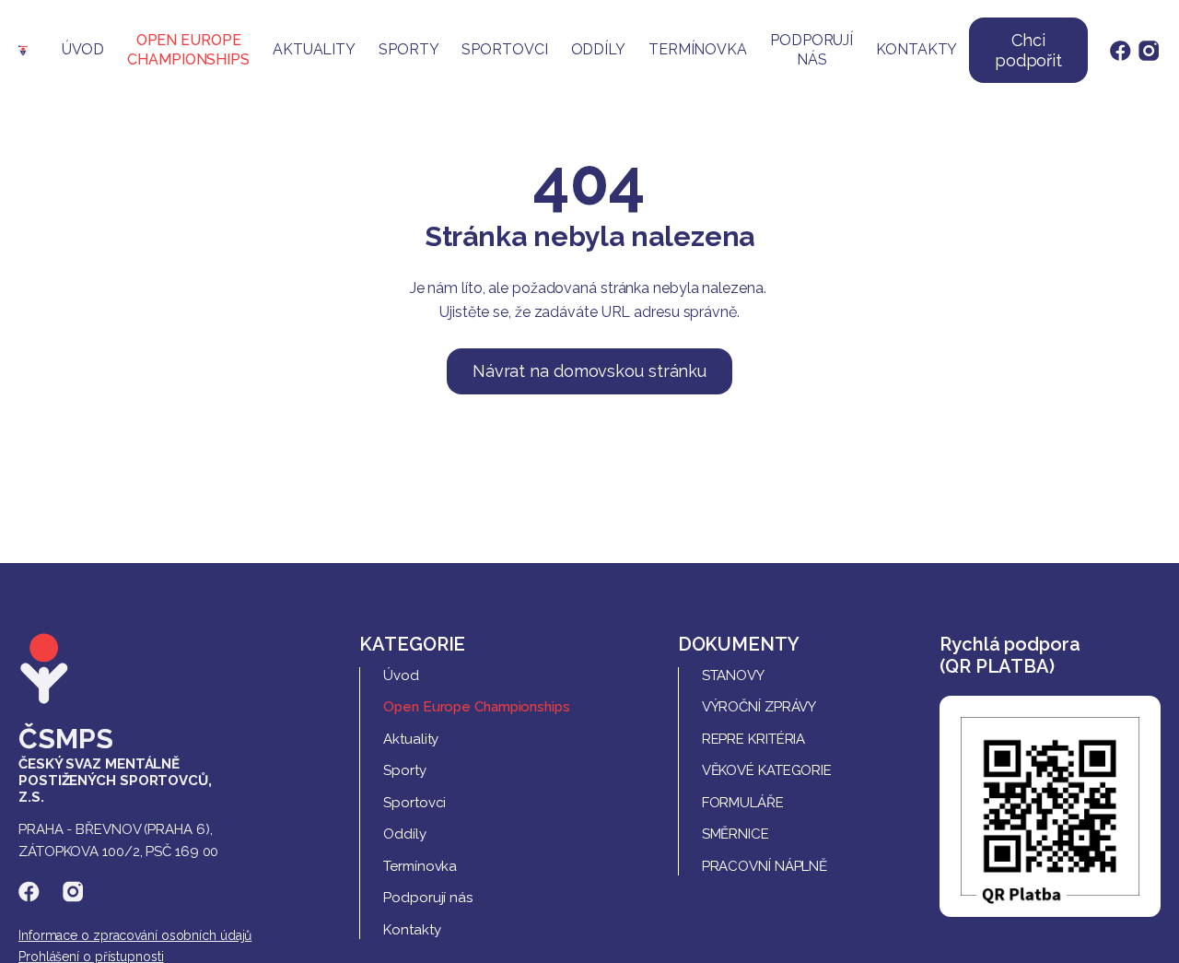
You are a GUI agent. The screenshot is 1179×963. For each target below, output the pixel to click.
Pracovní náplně (765, 866)
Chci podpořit (1028, 50)
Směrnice (735, 834)
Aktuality (314, 49)
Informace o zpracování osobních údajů (134, 935)
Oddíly (598, 49)
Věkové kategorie (767, 770)
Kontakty (916, 49)
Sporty (408, 49)
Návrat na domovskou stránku (589, 371)
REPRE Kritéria (754, 739)
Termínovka (697, 49)
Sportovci (504, 49)
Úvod (83, 49)
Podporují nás (811, 49)
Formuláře (743, 802)
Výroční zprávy (759, 707)
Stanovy (733, 675)
